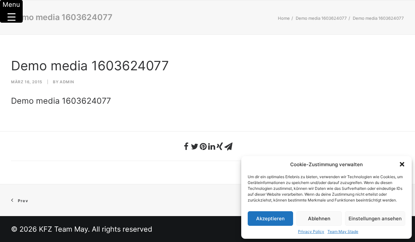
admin (67, 81)
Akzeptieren (270, 218)
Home (284, 18)
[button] (402, 164)
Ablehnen (319, 218)
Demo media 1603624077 (321, 18)
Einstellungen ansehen (375, 218)
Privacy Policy (311, 231)
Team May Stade (342, 231)
